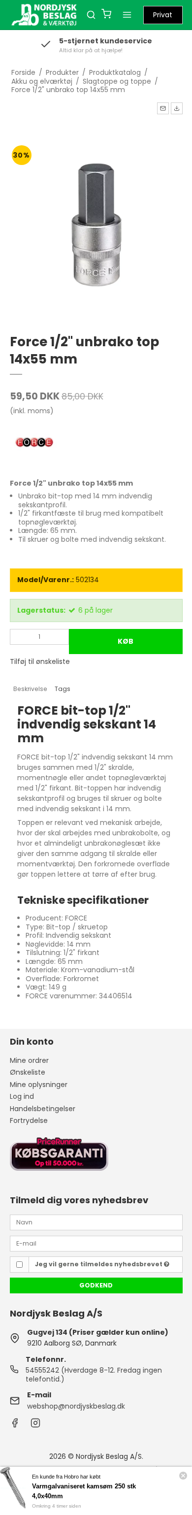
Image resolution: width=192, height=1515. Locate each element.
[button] (163, 108)
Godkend (96, 1285)
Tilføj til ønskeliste (40, 661)
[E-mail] (96, 1243)
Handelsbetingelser (42, 1109)
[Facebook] (15, 1425)
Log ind (22, 1096)
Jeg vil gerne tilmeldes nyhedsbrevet (99, 1264)
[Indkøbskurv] (106, 15)
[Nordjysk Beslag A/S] (44, 14)
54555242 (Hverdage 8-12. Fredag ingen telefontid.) (94, 1374)
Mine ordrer (29, 1060)
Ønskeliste (27, 1072)
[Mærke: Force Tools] (34, 443)
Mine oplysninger (38, 1084)
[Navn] (96, 1222)
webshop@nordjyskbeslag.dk (76, 1406)
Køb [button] (125, 641)
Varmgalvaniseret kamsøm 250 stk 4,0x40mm (84, 1491)
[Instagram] (35, 1425)
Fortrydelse (29, 1120)
